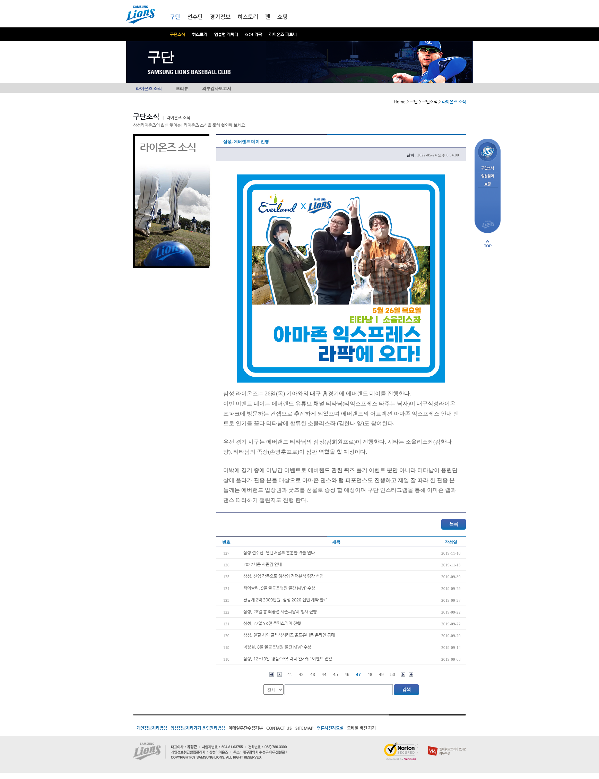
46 (347, 674)
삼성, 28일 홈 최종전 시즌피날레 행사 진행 (280, 611)
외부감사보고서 (216, 88)
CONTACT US (279, 728)
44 (324, 674)
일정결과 (488, 176)
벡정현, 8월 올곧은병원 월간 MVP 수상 (277, 646)
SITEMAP (304, 728)
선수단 (195, 17)
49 (381, 674)
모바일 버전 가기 (361, 728)
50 (392, 674)
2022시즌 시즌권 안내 (262, 564)
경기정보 (220, 17)
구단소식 (177, 34)
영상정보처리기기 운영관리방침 (198, 728)
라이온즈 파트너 (283, 34)
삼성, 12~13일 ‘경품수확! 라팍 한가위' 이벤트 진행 (287, 658)
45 (335, 674)
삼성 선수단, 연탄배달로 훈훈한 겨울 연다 (279, 552)
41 (289, 674)
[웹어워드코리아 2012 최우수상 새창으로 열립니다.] (447, 744)
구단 (175, 17)
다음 (403, 674)
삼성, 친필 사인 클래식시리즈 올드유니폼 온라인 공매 (289, 635)
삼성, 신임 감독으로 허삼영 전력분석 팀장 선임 (283, 576)
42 (301, 674)
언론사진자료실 (330, 728)
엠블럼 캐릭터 (226, 34)
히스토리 (199, 34)
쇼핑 (282, 17)
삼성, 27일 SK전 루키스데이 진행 (272, 623)
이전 (280, 674)
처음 (272, 674)
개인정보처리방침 (152, 728)
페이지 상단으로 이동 (488, 243)
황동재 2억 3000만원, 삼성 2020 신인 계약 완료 (285, 599)
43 (312, 674)
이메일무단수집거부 (245, 728)
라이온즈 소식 (149, 88)
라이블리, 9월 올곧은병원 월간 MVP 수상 (279, 587)
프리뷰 (182, 88)
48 (369, 674)
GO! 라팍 (253, 34)
